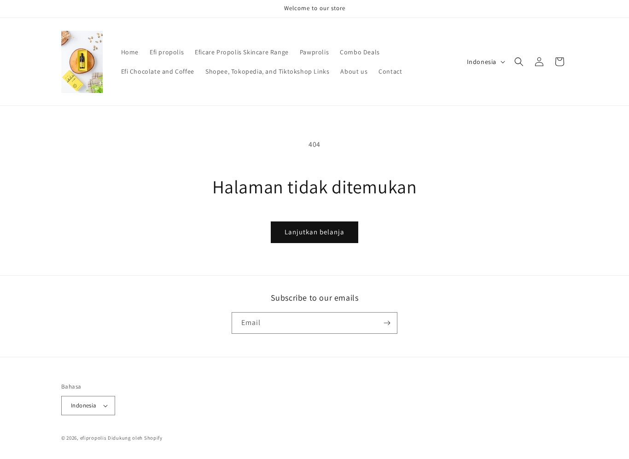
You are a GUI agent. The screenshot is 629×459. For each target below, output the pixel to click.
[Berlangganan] (387, 323)
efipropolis (93, 438)
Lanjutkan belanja (314, 231)
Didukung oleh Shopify (135, 438)
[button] (519, 62)
